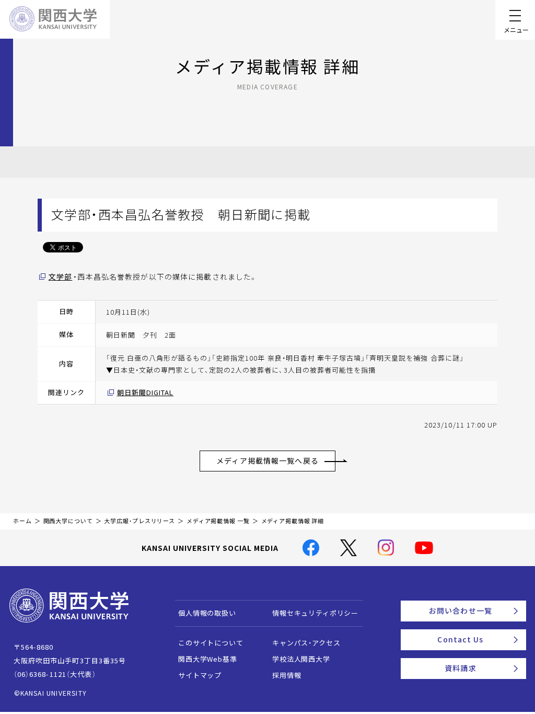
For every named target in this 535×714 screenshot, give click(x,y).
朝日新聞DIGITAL (145, 392)
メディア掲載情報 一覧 (218, 520)
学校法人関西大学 (301, 659)
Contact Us (460, 639)
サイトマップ (200, 675)
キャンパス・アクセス (306, 643)
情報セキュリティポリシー (315, 613)
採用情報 (286, 675)
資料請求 (460, 668)
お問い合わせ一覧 (460, 610)
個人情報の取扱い (207, 613)
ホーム (22, 520)
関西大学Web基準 (207, 659)
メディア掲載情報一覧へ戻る (267, 460)
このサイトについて (210, 643)
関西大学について (68, 520)
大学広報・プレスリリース (139, 520)
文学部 (60, 276)
